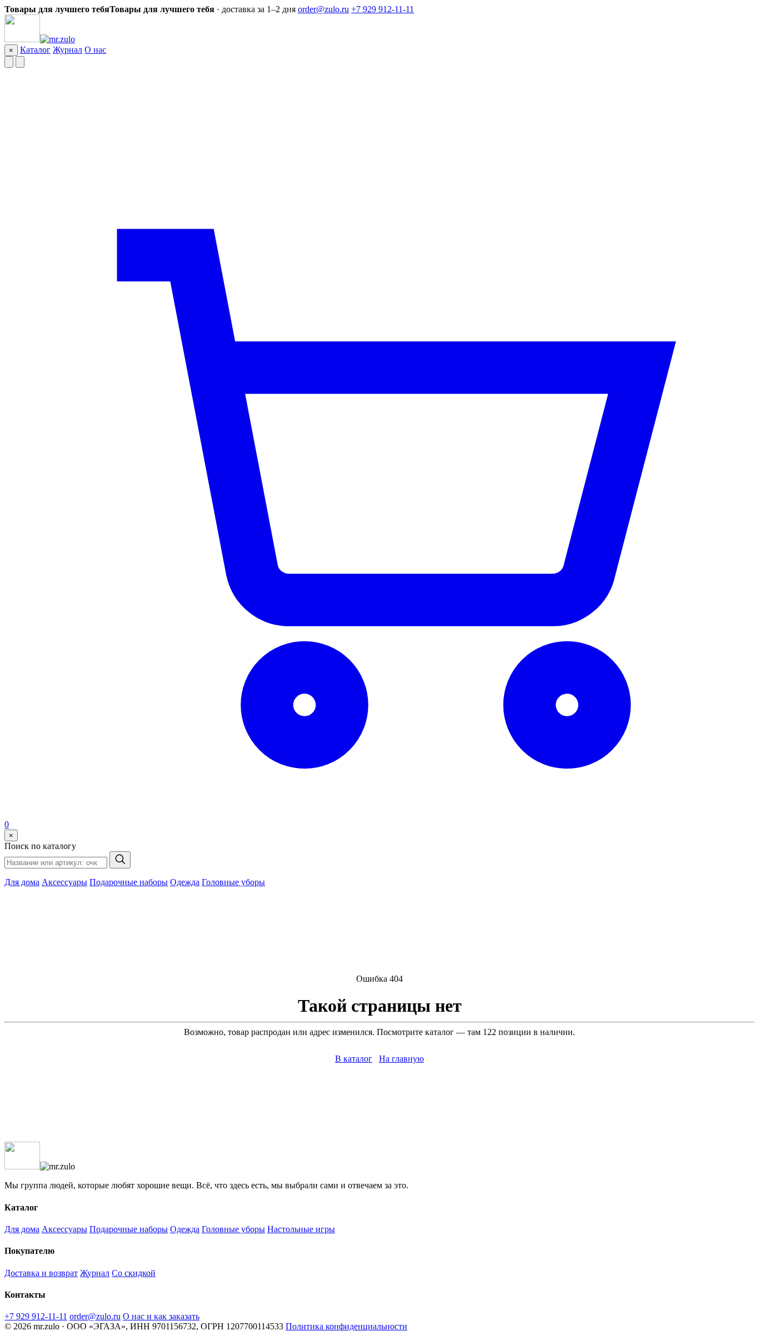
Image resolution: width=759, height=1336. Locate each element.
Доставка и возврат (41, 1273)
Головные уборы (233, 882)
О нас (95, 49)
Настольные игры (301, 1229)
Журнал (67, 49)
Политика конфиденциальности (346, 1326)
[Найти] (120, 859)
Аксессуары (64, 882)
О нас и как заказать (161, 1316)
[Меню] (8, 62)
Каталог (35, 49)
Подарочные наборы (128, 882)
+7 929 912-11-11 (382, 9)
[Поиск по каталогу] (20, 62)
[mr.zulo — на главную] (39, 39)
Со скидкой (134, 1273)
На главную (401, 1058)
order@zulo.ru (323, 9)
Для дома (21, 882)
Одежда (184, 882)
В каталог (353, 1058)
